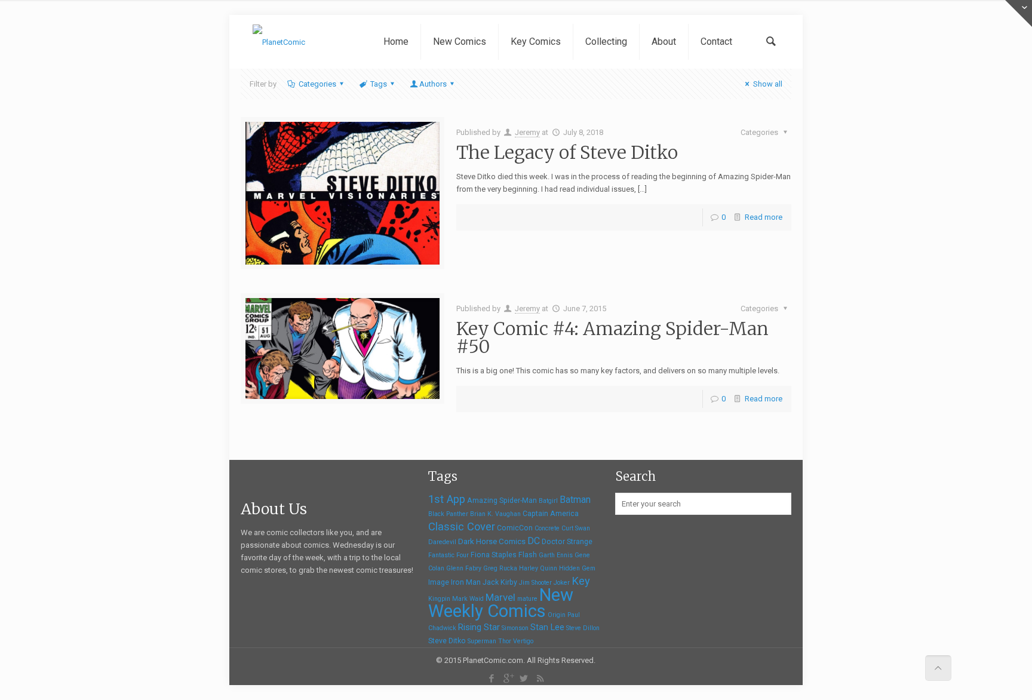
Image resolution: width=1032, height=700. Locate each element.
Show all (767, 83)
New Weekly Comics (500, 603)
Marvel (500, 597)
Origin (557, 615)
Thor (504, 641)
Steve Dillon (583, 628)
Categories (317, 83)
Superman (482, 641)
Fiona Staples (494, 555)
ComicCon (515, 528)
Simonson (515, 628)
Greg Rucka (500, 568)
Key (581, 581)
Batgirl (548, 501)
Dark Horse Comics (492, 541)
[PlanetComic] (279, 42)
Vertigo (523, 641)
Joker (562, 583)
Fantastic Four (448, 555)
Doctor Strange (567, 542)
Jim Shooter (535, 583)
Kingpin (439, 599)
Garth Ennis (556, 555)
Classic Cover (461, 526)
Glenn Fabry (463, 568)
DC (533, 541)
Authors (433, 83)
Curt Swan (575, 528)
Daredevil (442, 542)
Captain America (551, 513)
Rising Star (479, 627)
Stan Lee (547, 627)
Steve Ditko (447, 641)
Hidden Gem (577, 568)
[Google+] (508, 678)
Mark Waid (468, 599)
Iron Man (466, 582)
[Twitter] (524, 678)
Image (438, 582)
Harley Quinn (538, 568)
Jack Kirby (500, 582)
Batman (575, 499)
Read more (763, 217)
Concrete (547, 528)
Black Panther (448, 514)
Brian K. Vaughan (495, 514)
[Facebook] (492, 678)
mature (527, 599)
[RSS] (540, 678)
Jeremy (527, 132)
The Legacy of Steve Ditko (567, 152)
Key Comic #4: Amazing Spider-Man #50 (612, 337)
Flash (527, 555)
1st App (446, 499)
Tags (378, 83)
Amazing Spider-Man (502, 500)
